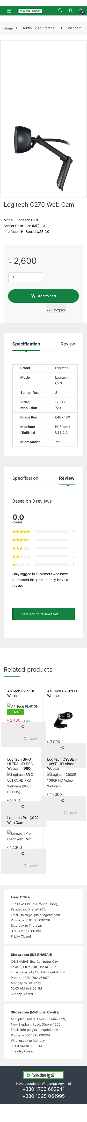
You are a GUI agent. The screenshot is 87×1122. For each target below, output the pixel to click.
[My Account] (70, 11)
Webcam (74, 28)
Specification (26, 344)
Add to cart (47, 296)
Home (8, 28)
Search (60, 10)
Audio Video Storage (38, 28)
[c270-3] (43, 158)
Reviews (69, 344)
